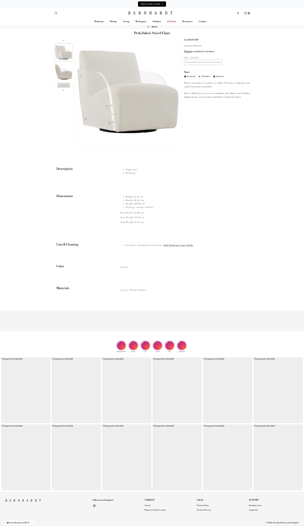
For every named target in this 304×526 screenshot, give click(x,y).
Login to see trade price (193, 45)
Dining (113, 21)
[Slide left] (63, 40)
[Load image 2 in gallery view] (63, 72)
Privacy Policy (203, 505)
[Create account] (238, 13)
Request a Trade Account (155, 510)
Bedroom (99, 21)
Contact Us (253, 510)
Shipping (188, 51)
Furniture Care (255, 505)
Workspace (140, 21)
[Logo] (17, 501)
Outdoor (157, 21)
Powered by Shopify (290, 523)
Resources (187, 21)
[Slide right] (63, 90)
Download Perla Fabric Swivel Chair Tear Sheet (203, 62)
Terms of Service (204, 510)
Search (147, 505)
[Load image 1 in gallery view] (63, 52)
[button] (56, 13)
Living (126, 21)
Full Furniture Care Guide (178, 245)
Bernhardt (277, 523)
